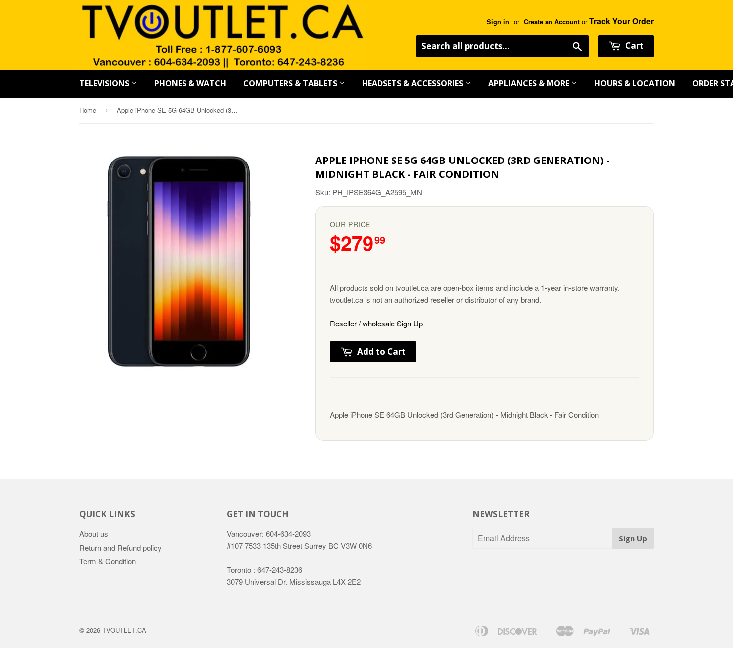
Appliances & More (529, 83)
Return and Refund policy (120, 547)
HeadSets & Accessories (413, 83)
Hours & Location (634, 83)
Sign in (498, 21)
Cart (633, 45)
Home (87, 110)
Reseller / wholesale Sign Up (376, 323)
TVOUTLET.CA (124, 630)
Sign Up (633, 538)
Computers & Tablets (291, 83)
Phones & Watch (190, 83)
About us (93, 533)
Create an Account (552, 21)
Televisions (105, 83)
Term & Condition (107, 561)
